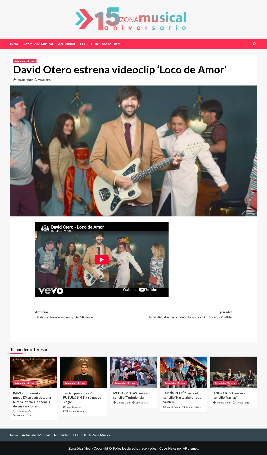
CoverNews (167, 448)
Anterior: (64, 314)
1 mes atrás (142, 402)
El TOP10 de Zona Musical (100, 44)
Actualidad (66, 44)
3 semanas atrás (25, 415)
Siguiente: (189, 314)
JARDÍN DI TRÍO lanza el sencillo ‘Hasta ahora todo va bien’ (182, 397)
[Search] (254, 44)
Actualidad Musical (38, 44)
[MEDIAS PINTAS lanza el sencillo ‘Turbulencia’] (133, 372)
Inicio (14, 44)
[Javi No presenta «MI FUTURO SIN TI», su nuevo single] (83, 372)
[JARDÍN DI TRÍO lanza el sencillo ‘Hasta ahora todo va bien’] (183, 372)
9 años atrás (45, 79)
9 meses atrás (193, 407)
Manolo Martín (25, 79)
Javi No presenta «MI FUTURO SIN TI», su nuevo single (82, 397)
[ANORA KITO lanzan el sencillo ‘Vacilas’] (233, 372)
